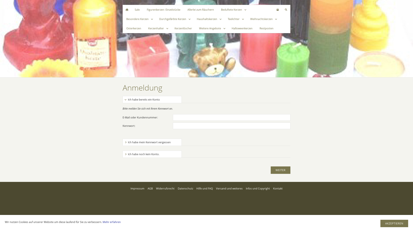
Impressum (137, 188)
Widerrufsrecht (165, 188)
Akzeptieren (394, 223)
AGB (150, 188)
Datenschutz (185, 188)
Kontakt (278, 188)
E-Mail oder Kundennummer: (140, 117)
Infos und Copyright (258, 188)
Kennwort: (129, 126)
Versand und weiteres (229, 188)
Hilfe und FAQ (204, 188)
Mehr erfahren (112, 222)
